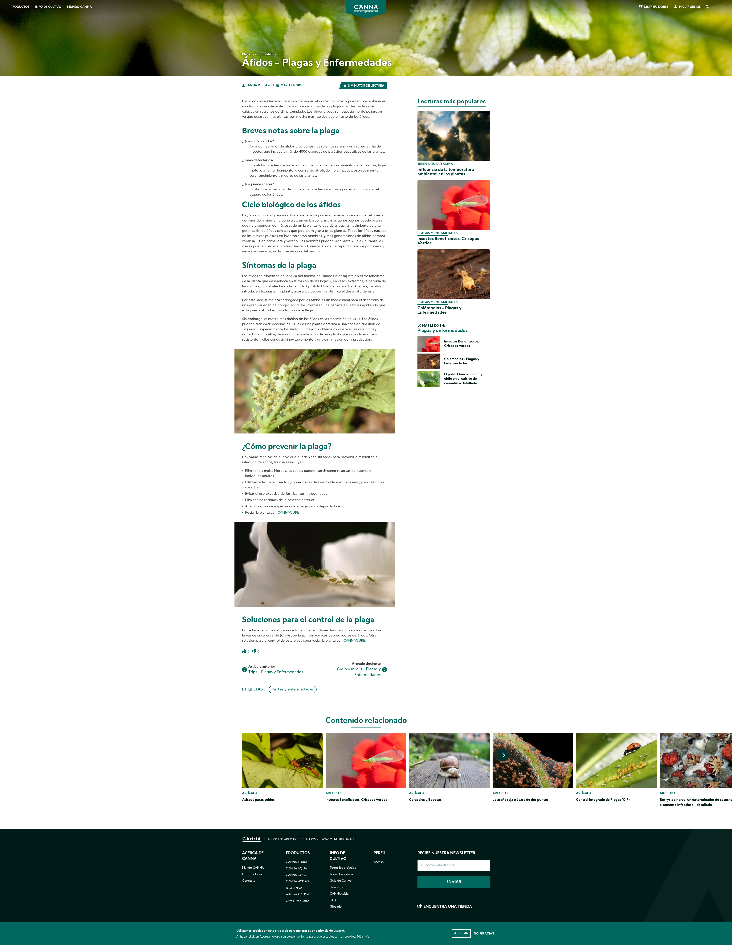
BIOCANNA (294, 888)
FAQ (333, 900)
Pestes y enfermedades (293, 689)
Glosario (336, 906)
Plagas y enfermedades (437, 233)
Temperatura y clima (435, 164)
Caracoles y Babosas (425, 800)
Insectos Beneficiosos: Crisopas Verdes (356, 800)
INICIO (251, 839)
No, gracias (484, 933)
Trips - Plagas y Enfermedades (275, 672)
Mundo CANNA (79, 7)
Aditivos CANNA (297, 894)
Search (707, 7)
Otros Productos (297, 901)
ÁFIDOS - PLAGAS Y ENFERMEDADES (330, 839)
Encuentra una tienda (448, 907)
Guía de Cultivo (341, 880)
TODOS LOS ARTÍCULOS (283, 839)
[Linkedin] (8, 55)
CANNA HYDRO (297, 881)
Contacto (248, 880)
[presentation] (503, 755)
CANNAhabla (339, 893)
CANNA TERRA (296, 862)
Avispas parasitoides (258, 800)
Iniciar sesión (690, 7)
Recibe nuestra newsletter (446, 853)
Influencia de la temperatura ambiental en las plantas (445, 172)
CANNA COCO (296, 875)
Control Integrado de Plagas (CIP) (603, 800)
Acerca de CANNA (253, 856)
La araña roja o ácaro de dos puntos (520, 800)
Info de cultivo (48, 7)
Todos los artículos (343, 867)
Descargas (337, 887)
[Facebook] (8, 33)
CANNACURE (288, 513)
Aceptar (461, 933)
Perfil (380, 853)
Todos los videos (341, 874)
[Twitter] (7, 44)
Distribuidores (656, 7)
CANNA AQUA (296, 868)
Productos (20, 7)
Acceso (379, 862)
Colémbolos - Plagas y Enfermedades (439, 310)
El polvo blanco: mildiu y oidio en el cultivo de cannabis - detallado (463, 379)
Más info (363, 936)
